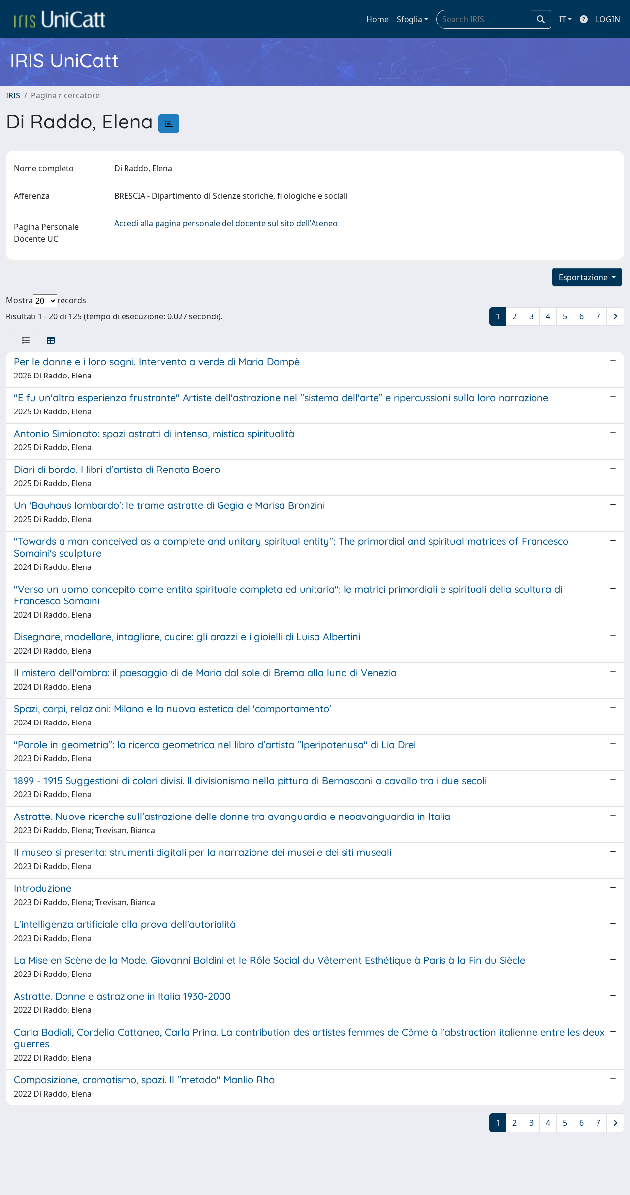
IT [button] (562, 19)
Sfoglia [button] (409, 19)
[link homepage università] (59, 19)
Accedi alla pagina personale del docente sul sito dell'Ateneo (226, 223)
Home (377, 19)
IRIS (13, 95)
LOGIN (608, 19)
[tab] (26, 340)
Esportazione (584, 277)
